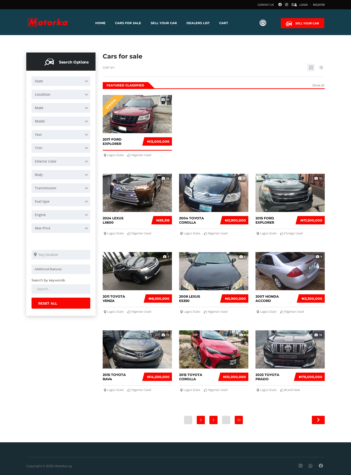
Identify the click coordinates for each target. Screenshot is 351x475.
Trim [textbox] (38, 148)
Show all (318, 85)
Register (319, 4)
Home (100, 23)
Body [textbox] (39, 174)
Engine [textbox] (40, 214)
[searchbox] (61, 269)
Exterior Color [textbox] (46, 161)
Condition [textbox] (42, 94)
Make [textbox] (39, 108)
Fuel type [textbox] (42, 201)
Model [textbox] (40, 121)
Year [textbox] (38, 134)
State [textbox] (39, 81)
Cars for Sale (128, 23)
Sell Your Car (164, 23)
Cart (223, 23)
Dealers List (198, 23)
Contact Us (266, 4)
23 (238, 420)
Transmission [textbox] (45, 188)
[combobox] (61, 81)
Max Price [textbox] (42, 228)
